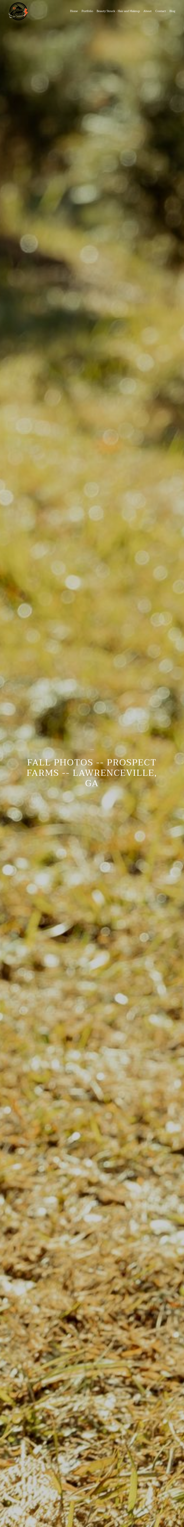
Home (74, 11)
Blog (172, 11)
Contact (160, 11)
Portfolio (87, 11)
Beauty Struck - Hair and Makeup (118, 11)
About (147, 11)
